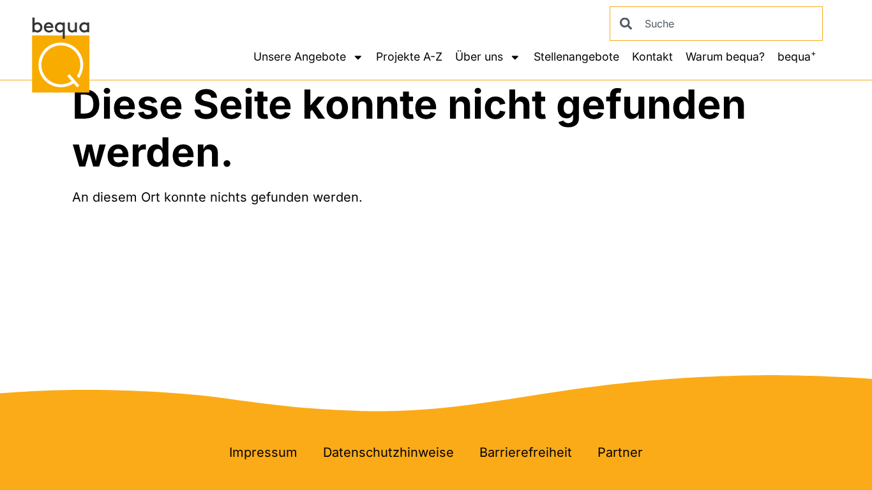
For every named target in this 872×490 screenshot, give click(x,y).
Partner (620, 452)
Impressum (263, 452)
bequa (797, 55)
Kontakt (652, 56)
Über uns (479, 56)
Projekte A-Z (409, 56)
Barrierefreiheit (525, 452)
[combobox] (716, 23)
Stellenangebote (576, 56)
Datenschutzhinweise (388, 452)
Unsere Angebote (299, 56)
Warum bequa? (725, 56)
